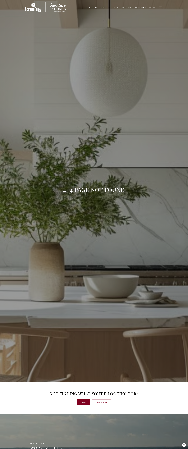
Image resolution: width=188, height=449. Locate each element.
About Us (93, 7)
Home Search (101, 402)
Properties (105, 7)
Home (83, 402)
